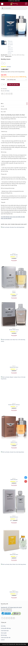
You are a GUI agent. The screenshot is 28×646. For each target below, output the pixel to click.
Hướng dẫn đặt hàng (6, 628)
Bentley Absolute (14, 479)
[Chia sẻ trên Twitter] (7, 94)
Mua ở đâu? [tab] (3, 111)
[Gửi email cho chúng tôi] (9, 618)
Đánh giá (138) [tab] (4, 108)
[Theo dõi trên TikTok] (4, 618)
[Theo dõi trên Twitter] (7, 618)
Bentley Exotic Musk (14, 367)
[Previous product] (4, 63)
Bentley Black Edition (14, 591)
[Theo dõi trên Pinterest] (11, 618)
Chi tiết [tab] (2, 106)
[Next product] (2, 63)
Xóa (26, 77)
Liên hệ (2, 639)
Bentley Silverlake (14, 254)
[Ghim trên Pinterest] (11, 94)
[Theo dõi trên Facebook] (2, 618)
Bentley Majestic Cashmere (14, 404)
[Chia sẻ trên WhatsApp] (2, 94)
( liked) (9, 66)
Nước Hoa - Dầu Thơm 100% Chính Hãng (15, 54)
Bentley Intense (14, 442)
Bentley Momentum (14, 517)
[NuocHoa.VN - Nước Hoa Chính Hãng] (14, 4)
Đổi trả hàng (4, 635)
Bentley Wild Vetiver (14, 554)
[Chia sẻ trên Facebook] (4, 94)
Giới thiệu (3, 626)
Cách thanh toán (5, 630)
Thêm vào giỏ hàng (14, 84)
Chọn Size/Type (14, 260)
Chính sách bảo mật (5, 637)
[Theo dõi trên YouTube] (14, 618)
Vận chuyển (4, 633)
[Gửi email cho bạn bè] (9, 94)
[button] (2, 4)
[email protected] (8, 610)
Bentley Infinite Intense (14, 329)
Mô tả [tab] (2, 103)
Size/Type (3, 79)
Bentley (2, 56)
